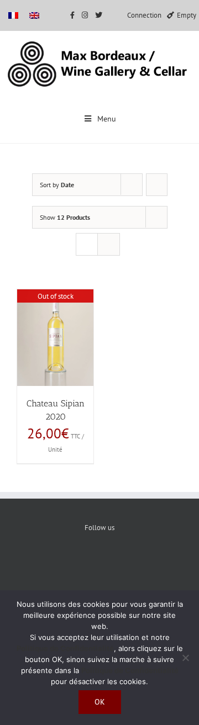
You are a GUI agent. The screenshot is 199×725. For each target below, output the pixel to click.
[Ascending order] (156, 184)
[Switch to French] (13, 15)
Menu (106, 119)
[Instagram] (133, 564)
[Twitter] (100, 564)
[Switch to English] (34, 15)
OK (100, 702)
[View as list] (108, 244)
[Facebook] (66, 564)
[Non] (185, 657)
